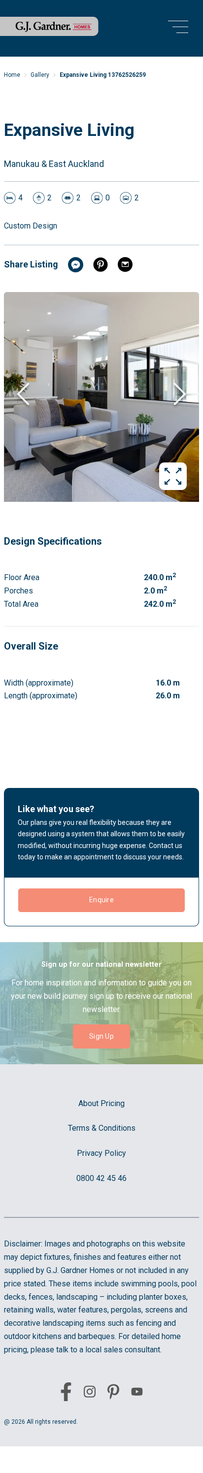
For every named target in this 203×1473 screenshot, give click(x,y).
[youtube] (137, 1393)
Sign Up (101, 1036)
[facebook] (66, 1393)
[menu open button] (178, 28)
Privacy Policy (101, 1153)
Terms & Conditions (101, 1128)
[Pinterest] (113, 1394)
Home (12, 74)
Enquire (101, 900)
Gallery (40, 74)
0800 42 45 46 (101, 1178)
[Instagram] (90, 1393)
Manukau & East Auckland (54, 164)
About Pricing (101, 1103)
